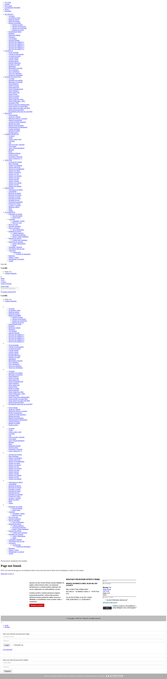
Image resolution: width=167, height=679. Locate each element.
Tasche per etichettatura (16, 75)
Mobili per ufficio (14, 207)
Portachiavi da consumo (16, 242)
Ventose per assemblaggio (16, 169)
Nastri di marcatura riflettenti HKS (19, 104)
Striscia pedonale (14, 98)
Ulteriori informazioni (116, 676)
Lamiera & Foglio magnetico (17, 122)
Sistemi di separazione (15, 120)
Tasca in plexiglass (14, 228)
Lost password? (7, 649)
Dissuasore (12, 37)
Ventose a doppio (14, 181)
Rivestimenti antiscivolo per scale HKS (20, 111)
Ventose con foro (14, 184)
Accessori (11, 16)
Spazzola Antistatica (15, 226)
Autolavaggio (16, 252)
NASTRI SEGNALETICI (13, 77)
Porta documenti (17, 216)
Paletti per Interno (14, 19)
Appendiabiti (12, 191)
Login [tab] (6, 625)
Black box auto (17, 223)
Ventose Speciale (14, 179)
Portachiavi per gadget (15, 214)
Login (7, 645)
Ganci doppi (12, 146)
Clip (10, 143)
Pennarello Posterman (19, 235)
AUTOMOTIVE (10, 212)
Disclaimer (8, 11)
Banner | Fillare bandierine (20, 236)
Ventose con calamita (15, 183)
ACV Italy (8, 2)
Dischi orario (16, 217)
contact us (11, 574)
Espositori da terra (14, 200)
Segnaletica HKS (14, 103)
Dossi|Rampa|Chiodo (15, 32)
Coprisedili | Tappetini (15, 247)
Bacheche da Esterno (15, 195)
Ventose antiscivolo (14, 167)
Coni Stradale (13, 38)
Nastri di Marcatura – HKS (17, 101)
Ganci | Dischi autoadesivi (16, 148)
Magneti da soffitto (14, 131)
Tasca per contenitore (15, 73)
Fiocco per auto (13, 224)
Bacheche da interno (15, 193)
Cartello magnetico (18, 233)
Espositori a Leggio (14, 197)
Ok (107, 676)
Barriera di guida (17, 25)
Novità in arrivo (13, 132)
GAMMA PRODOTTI (12, 134)
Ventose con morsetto (15, 176)
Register (8, 671)
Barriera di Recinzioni (19, 26)
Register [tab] (7, 627)
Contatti (7, 4)
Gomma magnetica (14, 129)
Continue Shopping (11, 273)
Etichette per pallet (14, 65)
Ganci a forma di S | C (15, 158)
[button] (1, 277)
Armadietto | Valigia (18, 221)
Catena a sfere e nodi (15, 139)
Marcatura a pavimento (16, 82)
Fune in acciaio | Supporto (16, 144)
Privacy (7, 9)
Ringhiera (11, 33)
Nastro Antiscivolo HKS (16, 99)
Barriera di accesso (18, 30)
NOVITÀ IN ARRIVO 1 (16, 42)
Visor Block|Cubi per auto (16, 249)
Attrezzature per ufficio (16, 190)
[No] (165, 676)
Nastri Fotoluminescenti (16, 89)
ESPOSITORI (9, 188)
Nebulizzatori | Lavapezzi (16, 259)
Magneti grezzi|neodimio (16, 125)
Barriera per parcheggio (19, 28)
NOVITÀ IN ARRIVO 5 (16, 49)
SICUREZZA (9, 14)
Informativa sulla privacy (110, 602)
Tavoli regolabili (13, 52)
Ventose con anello (14, 170)
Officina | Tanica (14, 257)
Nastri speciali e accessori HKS (18, 106)
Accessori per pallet (14, 56)
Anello (11, 137)
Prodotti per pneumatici (23, 254)
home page (4, 574)
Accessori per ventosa (15, 162)
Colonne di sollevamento (16, 54)
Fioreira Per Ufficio (14, 203)
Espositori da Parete (15, 198)
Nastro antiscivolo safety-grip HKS (19, 108)
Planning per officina (15, 238)
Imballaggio (12, 66)
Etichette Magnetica (15, 63)
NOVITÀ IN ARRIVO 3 (16, 45)
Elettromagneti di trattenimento (18, 127)
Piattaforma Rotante (15, 153)
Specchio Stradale (14, 40)
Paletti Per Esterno (14, 21)
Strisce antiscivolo (14, 92)
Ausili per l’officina (14, 117)
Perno (10, 151)
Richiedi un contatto (37, 605)
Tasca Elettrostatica (18, 230)
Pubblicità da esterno (15, 231)
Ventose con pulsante (15, 186)
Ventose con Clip (14, 174)
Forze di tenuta (13, 115)
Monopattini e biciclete (15, 68)
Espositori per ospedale (16, 202)
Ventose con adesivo (15, 172)
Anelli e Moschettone (18, 243)
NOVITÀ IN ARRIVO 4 (16, 47)
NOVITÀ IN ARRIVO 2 (16, 44)
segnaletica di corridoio (16, 80)
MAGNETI (8, 113)
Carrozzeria (12, 250)
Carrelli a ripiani (13, 59)
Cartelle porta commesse (19, 240)
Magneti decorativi (14, 124)
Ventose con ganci (14, 177)
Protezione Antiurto (14, 35)
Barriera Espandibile (15, 23)
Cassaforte (12, 219)
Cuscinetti (12, 141)
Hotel (10, 209)
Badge (14, 245)
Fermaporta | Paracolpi (15, 157)
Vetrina (11, 210)
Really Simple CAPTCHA (107, 590)
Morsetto (11, 150)
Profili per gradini (14, 96)
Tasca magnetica (14, 70)
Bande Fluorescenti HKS (16, 110)
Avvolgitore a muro (14, 18)
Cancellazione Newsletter (12, 7)
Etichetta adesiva (14, 61)
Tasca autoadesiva (14, 71)
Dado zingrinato (13, 164)
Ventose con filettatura (15, 165)
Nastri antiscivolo (14, 87)
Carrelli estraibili (14, 58)
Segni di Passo (13, 94)
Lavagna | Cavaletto (15, 205)
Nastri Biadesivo (14, 84)
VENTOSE (8, 160)
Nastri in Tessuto (14, 85)
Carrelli (11, 261)
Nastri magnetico (14, 91)
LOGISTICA (9, 51)
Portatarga (12, 256)
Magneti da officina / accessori (18, 118)
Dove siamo (8, 6)
